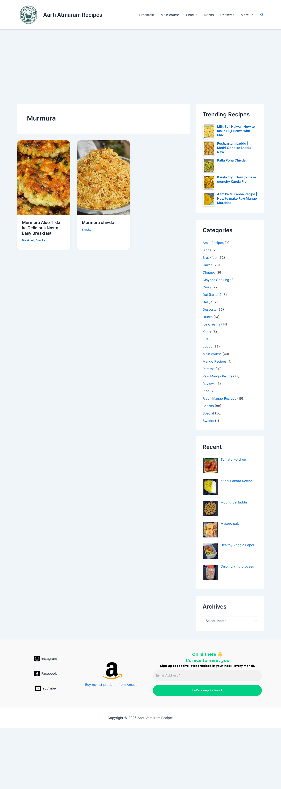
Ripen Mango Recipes (219, 398)
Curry (207, 287)
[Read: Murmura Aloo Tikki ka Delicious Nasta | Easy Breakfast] (43, 177)
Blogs (207, 250)
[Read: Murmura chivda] (103, 177)
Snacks (191, 15)
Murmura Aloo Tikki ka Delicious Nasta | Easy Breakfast (41, 228)
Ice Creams (211, 324)
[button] (251, 15)
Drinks (209, 15)
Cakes (207, 265)
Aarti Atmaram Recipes (72, 15)
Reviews (209, 384)
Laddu (207, 346)
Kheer (207, 332)
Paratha (209, 369)
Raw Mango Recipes (218, 376)
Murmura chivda (98, 222)
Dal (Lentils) (212, 295)
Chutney (209, 272)
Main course (170, 15)
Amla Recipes (213, 243)
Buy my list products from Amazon (112, 684)
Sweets (208, 421)
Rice (206, 391)
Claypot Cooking (216, 280)
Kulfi (206, 339)
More (245, 15)
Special (208, 413)
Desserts (227, 15)
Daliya (207, 302)
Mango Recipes (214, 361)
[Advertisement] (140, 60)
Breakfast (146, 15)
